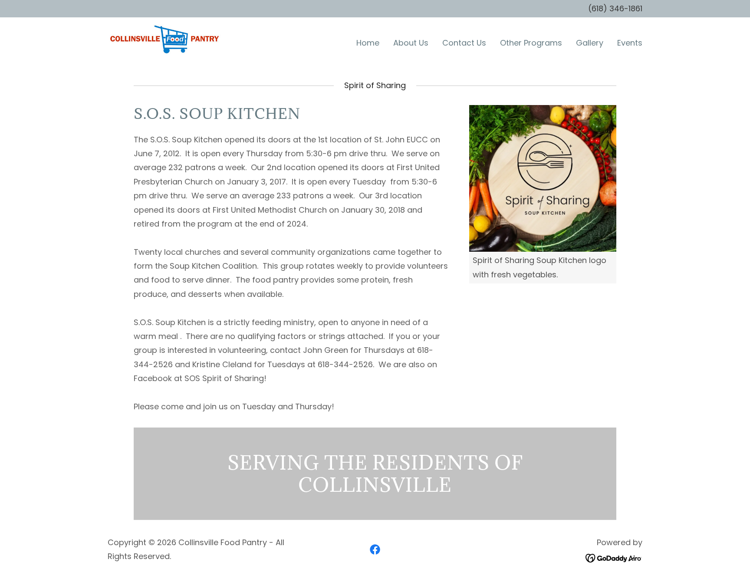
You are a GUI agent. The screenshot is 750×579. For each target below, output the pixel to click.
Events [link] (629, 42)
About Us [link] (410, 42)
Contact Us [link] (464, 42)
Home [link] (367, 42)
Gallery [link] (589, 42)
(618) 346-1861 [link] (615, 8)
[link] (164, 41)
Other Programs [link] (531, 42)
